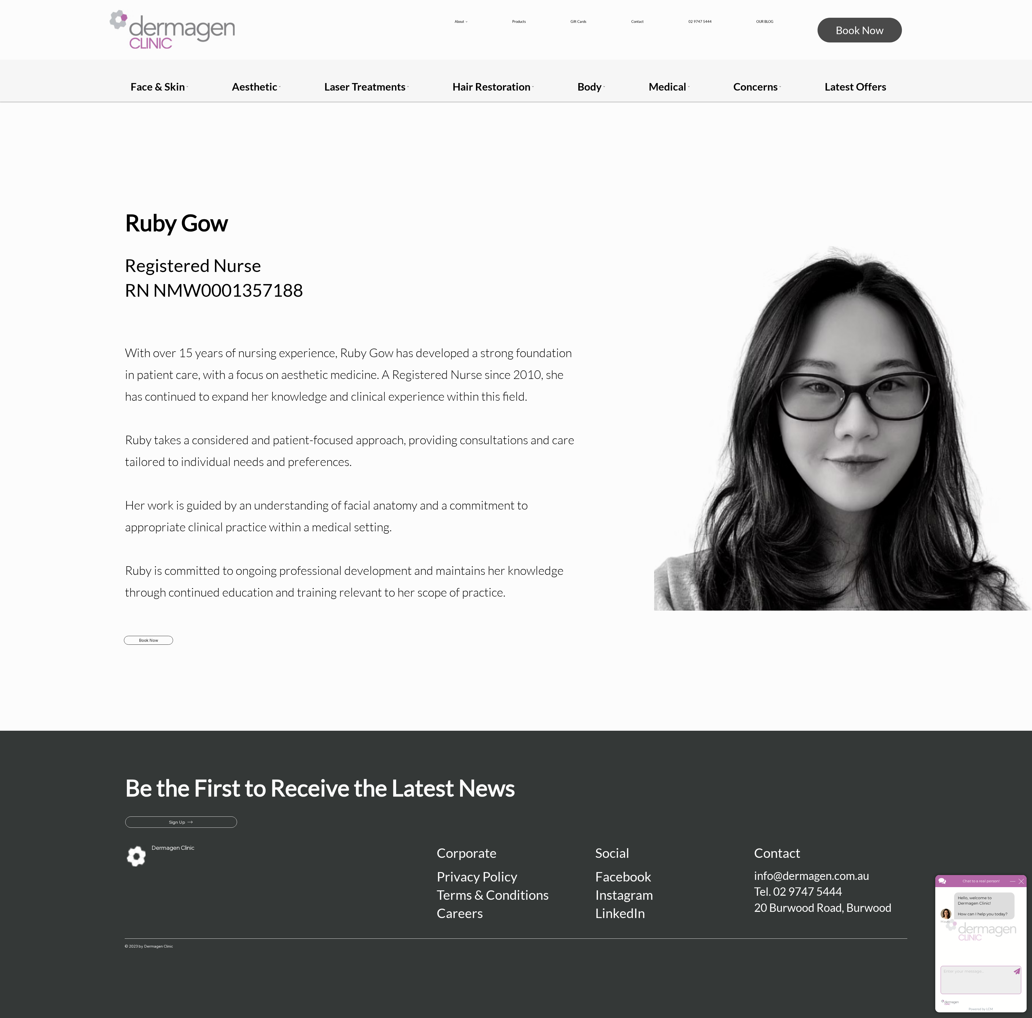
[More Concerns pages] (780, 86)
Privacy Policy (477, 876)
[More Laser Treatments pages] (408, 86)
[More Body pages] (604, 86)
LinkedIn (620, 913)
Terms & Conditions (493, 894)
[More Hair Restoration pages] (533, 86)
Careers (460, 913)
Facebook (623, 876)
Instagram (625, 894)
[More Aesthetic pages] (280, 86)
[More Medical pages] (689, 86)
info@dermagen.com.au (811, 875)
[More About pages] (466, 22)
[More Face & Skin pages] (187, 86)
